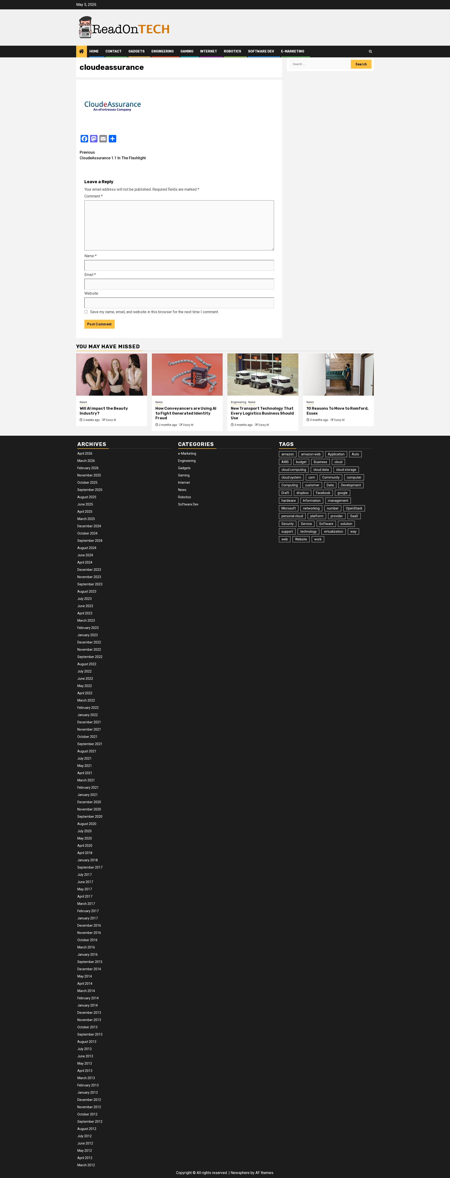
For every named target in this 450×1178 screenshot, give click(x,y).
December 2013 (89, 1012)
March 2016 (86, 947)
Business (320, 462)
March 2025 (86, 519)
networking (311, 508)
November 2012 (89, 1107)
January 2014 (87, 1005)
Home (94, 51)
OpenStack (354, 508)
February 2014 (88, 998)
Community (331, 477)
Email (90, 274)
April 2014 (84, 983)
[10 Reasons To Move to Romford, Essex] (338, 374)
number (333, 508)
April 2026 (84, 453)
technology (308, 531)
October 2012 (87, 1114)
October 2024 (87, 533)
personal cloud (292, 516)
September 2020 (89, 816)
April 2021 (84, 773)
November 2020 (89, 809)
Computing (289, 485)
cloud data (321, 470)
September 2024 (89, 541)
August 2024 (86, 548)
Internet (208, 51)
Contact (113, 51)
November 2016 (89, 933)
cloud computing (293, 470)
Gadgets (136, 51)
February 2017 (88, 911)
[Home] (81, 51)
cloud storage (346, 470)
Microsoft (288, 508)
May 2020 (84, 838)
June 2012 (85, 1143)
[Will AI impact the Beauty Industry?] (111, 374)
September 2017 (89, 867)
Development (351, 485)
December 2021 (89, 722)
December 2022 (89, 642)
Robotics (232, 51)
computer (354, 477)
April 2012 (84, 1158)
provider (337, 516)
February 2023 (88, 628)
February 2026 (88, 468)
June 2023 (85, 606)
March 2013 (86, 1078)
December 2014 (89, 969)
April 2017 (84, 896)
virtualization (333, 531)
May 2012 (84, 1150)
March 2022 (86, 700)
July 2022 (84, 671)
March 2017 (86, 904)
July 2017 (84, 875)
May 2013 (84, 1063)
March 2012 (86, 1165)
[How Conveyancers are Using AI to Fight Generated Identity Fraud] (187, 374)
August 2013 (86, 1042)
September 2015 (89, 962)
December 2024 (89, 526)
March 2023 (86, 620)
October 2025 (87, 482)
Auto (355, 454)
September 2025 (89, 490)
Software (326, 524)
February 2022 (88, 708)
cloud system (291, 477)
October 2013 (87, 1027)
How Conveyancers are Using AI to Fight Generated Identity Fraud (185, 413)
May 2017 (84, 889)
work (318, 539)
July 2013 (84, 1049)
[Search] (370, 51)
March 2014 (86, 991)
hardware (288, 500)
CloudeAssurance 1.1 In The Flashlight (113, 155)
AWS (285, 462)
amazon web (311, 454)
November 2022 (89, 649)
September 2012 (89, 1121)
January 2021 (87, 795)
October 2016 (87, 940)
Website (91, 293)
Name (90, 256)
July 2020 (84, 831)
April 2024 (84, 562)
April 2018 (84, 853)
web (284, 539)
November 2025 (89, 475)
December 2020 (89, 802)
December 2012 (89, 1100)
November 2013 (89, 1020)
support (287, 531)
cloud (338, 462)
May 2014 (84, 976)
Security (287, 524)
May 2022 (84, 686)
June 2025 (85, 504)
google (343, 493)
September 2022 (89, 657)
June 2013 (85, 1056)
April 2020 (84, 845)
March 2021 (86, 780)
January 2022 (87, 715)
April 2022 (84, 693)
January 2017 (87, 918)
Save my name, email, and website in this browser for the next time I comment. (154, 312)
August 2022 (86, 664)
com (311, 477)
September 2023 (89, 584)
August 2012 (86, 1129)
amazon (287, 454)
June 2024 (85, 555)
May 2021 (84, 766)
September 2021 (89, 744)
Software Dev (261, 51)
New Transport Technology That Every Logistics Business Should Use (262, 413)
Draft (285, 493)
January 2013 (87, 1092)
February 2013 (88, 1085)
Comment (93, 196)
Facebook (323, 493)
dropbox (302, 493)
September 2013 (89, 1034)
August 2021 (86, 751)
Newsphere (240, 1173)
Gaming (186, 51)
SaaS (354, 516)
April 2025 (84, 511)
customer (312, 485)
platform (316, 516)
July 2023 (84, 599)
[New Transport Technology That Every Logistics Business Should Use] (262, 374)
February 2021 (88, 787)
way (353, 531)
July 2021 (84, 758)
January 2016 (87, 954)
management (338, 500)
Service (306, 524)
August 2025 (86, 497)
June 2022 (85, 678)
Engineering (162, 51)
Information (312, 500)
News (83, 402)
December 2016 (89, 925)
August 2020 (86, 824)
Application (336, 454)
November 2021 (89, 729)
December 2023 (89, 570)
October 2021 (87, 737)
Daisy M (111, 420)
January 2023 (87, 635)
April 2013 (84, 1071)
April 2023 (84, 613)
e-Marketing (292, 51)
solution (346, 524)
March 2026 (86, 461)
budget (301, 462)
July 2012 (84, 1136)
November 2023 (89, 577)
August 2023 (86, 591)
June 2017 (85, 882)
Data (330, 485)
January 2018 (87, 860)
